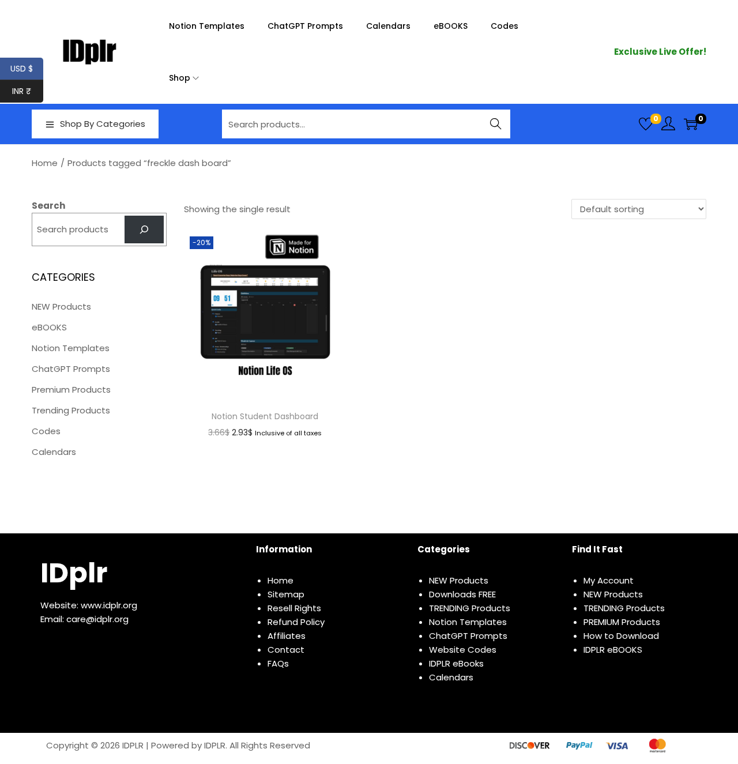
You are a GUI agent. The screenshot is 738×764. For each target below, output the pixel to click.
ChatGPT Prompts (71, 369)
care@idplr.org (97, 619)
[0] (646, 124)
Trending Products (71, 410)
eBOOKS (49, 327)
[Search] (144, 229)
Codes (46, 431)
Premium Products (71, 389)
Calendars (54, 452)
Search (496, 124)
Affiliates (287, 636)
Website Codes (462, 649)
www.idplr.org (109, 605)
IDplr (73, 573)
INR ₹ (27, 91)
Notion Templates (71, 348)
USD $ (26, 68)
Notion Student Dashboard (265, 416)
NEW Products (61, 306)
